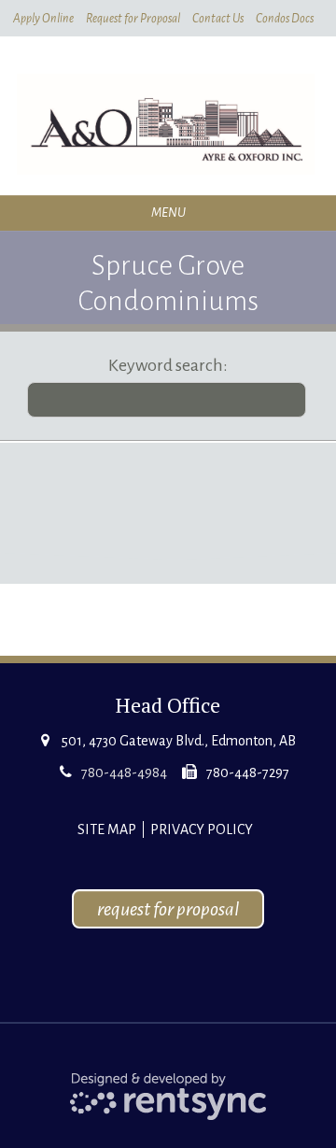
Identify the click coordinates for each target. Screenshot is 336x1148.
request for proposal (168, 909)
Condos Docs (285, 18)
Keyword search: (168, 365)
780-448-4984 (124, 772)
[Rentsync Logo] (168, 1095)
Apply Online (43, 18)
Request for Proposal (133, 18)
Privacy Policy (201, 829)
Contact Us (218, 18)
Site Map (106, 829)
